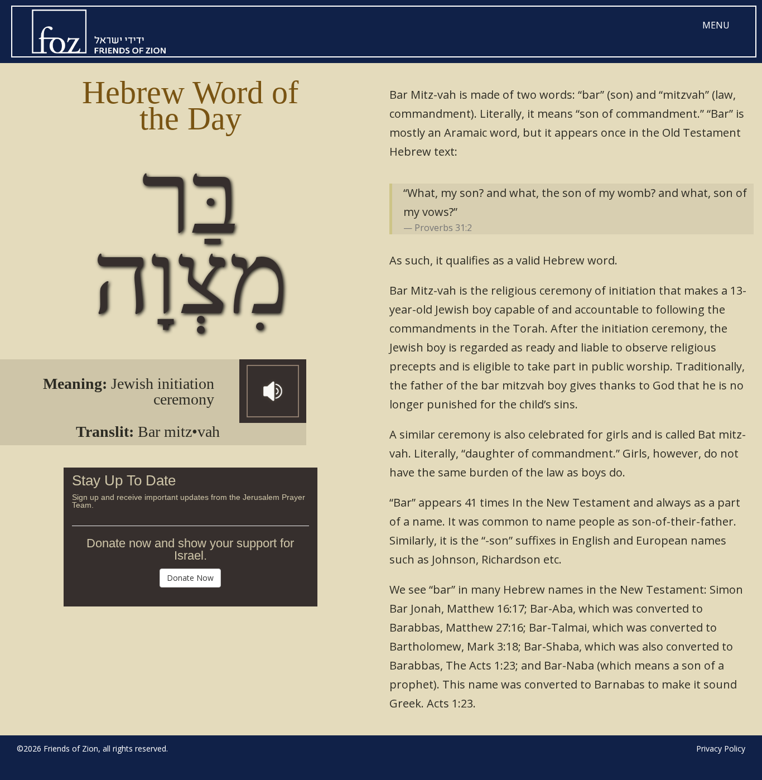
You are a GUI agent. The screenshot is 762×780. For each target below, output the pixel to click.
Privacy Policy (720, 748)
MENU (716, 25)
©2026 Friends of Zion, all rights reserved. (92, 748)
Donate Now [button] (190, 577)
